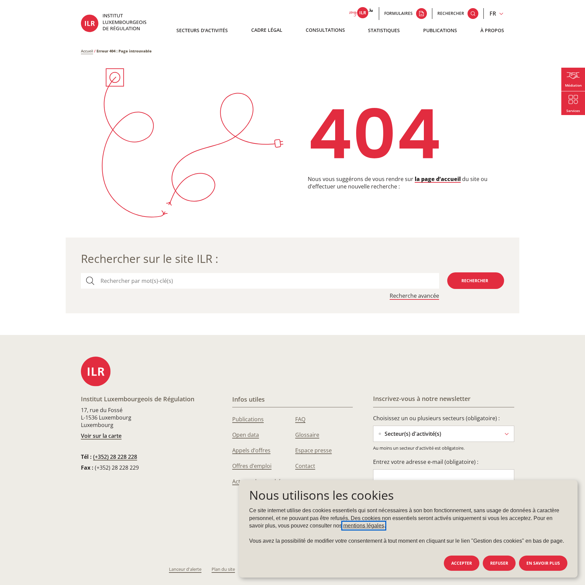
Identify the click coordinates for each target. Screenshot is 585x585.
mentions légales (363, 525)
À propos (492, 30)
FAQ (300, 419)
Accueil (87, 50)
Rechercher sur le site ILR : (149, 258)
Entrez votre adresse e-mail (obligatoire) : (425, 462)
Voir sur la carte (101, 436)
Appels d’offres (251, 450)
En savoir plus (543, 563)
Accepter (461, 563)
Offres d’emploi (252, 466)
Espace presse (313, 450)
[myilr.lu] (361, 13)
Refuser (499, 563)
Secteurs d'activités (202, 30)
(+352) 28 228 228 (115, 456)
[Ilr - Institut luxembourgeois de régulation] (118, 24)
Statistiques (384, 30)
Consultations (325, 30)
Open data (245, 434)
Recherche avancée (414, 295)
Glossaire (307, 434)
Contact (305, 466)
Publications (440, 30)
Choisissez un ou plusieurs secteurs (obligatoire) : (436, 418)
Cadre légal (266, 30)
